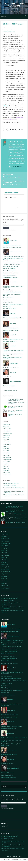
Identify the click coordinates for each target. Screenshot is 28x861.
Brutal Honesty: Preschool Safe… (15, 399)
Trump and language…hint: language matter (13, 256)
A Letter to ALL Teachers (13, 24)
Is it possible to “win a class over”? (11, 266)
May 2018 (6, 442)
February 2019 (7, 428)
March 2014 (7, 472)
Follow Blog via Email (8, 216)
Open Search (25, 16)
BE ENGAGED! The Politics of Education (12, 245)
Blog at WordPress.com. (14, 856)
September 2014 (8, 459)
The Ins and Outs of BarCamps (10, 390)
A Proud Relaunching (8, 302)
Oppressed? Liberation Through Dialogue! (13, 304)
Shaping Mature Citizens (9, 388)
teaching (18, 177)
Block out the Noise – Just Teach (13, 184)
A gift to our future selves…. (9, 275)
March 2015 (7, 453)
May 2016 (6, 446)
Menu (5, 16)
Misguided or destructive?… (9, 268)
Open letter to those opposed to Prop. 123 (13, 262)
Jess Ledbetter (11, 414)
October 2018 (7, 431)
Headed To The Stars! (8, 297)
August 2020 (7, 424)
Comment (19, 208)
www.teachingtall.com (9, 31)
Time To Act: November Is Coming (11, 328)
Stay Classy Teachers (8, 289)
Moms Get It (6, 299)
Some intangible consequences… (11, 277)
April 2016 (6, 448)
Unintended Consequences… (10, 270)
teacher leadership (10, 177)
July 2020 (6, 426)
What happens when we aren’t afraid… (12, 247)
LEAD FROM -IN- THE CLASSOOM (14, 4)
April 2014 (6, 470)
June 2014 (6, 466)
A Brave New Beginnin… (13, 399)
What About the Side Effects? (10, 341)
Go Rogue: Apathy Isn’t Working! (10, 330)
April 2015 (6, 450)
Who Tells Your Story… (13, 402)
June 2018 (6, 439)
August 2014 (7, 461)
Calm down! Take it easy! (9, 385)
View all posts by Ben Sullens (15, 167)
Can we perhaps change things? (10, 272)
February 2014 (7, 475)
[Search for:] (14, 786)
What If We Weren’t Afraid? (9, 308)
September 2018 (8, 433)
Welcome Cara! (6, 306)
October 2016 (7, 444)
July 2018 (6, 437)
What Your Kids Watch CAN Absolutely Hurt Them (13, 680)
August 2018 (7, 435)
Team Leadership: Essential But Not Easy (12, 292)
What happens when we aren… (15, 407)
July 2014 (6, 464)
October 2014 (7, 457)
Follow (6, 228)
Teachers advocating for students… (11, 264)
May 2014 (6, 468)
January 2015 (7, 455)
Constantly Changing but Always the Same (13, 339)
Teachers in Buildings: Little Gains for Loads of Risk (15, 181)
